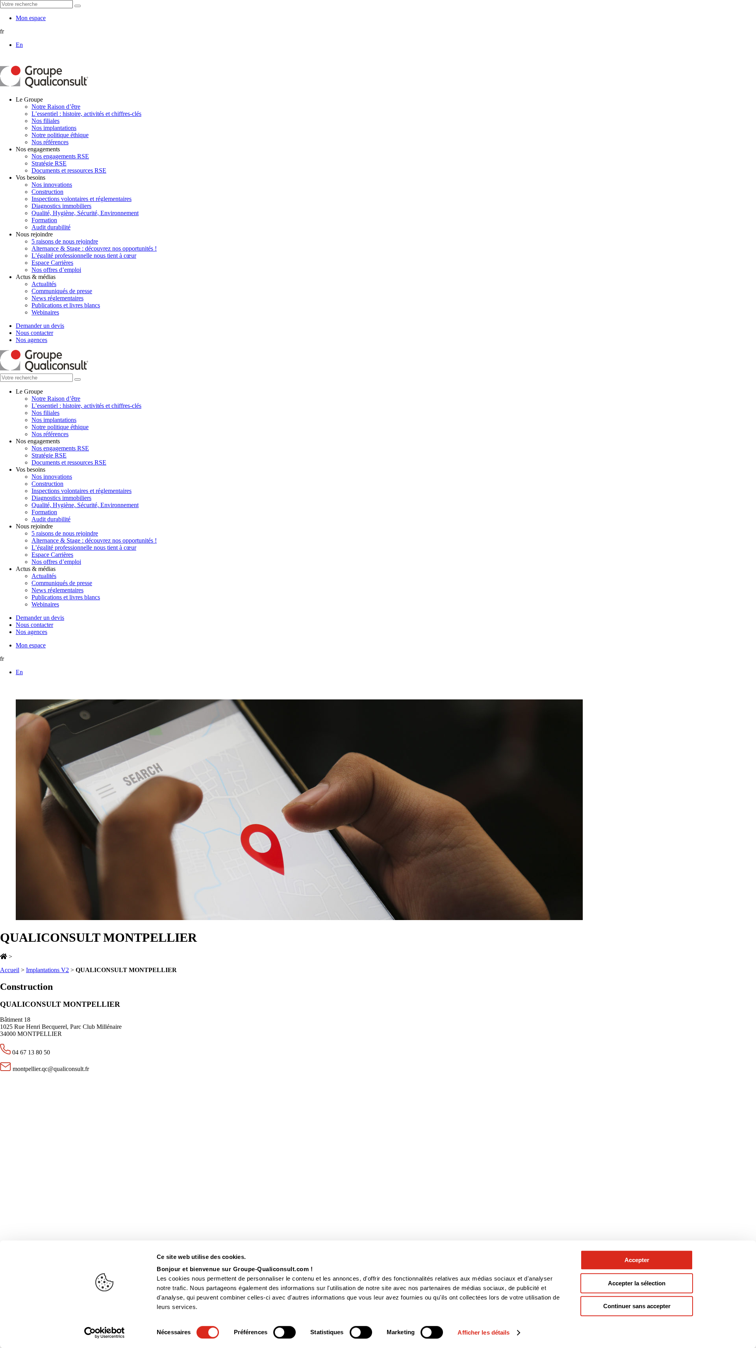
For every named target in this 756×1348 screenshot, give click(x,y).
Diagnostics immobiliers (61, 206)
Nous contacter (34, 332)
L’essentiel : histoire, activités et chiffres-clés (86, 113)
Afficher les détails (484, 1332)
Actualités (44, 284)
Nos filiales (45, 120)
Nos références (50, 142)
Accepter (636, 1260)
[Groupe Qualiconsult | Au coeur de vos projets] (44, 86)
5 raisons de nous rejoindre (65, 241)
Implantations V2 (47, 970)
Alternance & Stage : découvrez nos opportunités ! (94, 248)
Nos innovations (52, 184)
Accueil (9, 970)
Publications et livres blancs (66, 305)
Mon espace (31, 18)
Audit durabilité (51, 227)
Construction (47, 191)
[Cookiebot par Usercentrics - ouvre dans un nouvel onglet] (104, 1333)
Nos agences (31, 340)
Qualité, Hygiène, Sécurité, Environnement (85, 213)
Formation (44, 220)
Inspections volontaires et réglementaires (82, 198)
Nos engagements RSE (60, 156)
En (19, 44)
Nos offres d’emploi (56, 269)
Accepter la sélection (636, 1283)
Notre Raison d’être (56, 106)
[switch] (284, 1332)
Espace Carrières (52, 262)
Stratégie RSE (49, 163)
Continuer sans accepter (637, 1306)
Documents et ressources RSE (69, 170)
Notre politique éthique (60, 135)
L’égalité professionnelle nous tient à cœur (84, 255)
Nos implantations (54, 128)
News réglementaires (57, 298)
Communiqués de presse (62, 291)
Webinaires (45, 312)
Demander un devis (40, 325)
